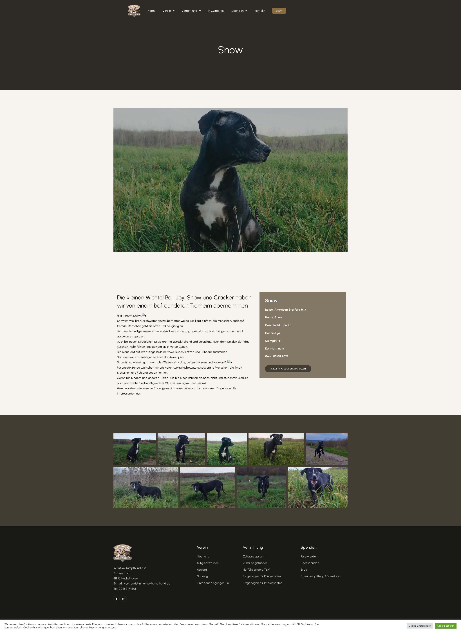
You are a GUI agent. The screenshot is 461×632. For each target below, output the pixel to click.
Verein (167, 10)
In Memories (216, 10)
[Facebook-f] (116, 599)
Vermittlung (189, 10)
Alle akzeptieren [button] (445, 625)
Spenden (237, 10)
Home (151, 10)
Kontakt (260, 10)
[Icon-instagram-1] (124, 599)
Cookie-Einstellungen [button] (420, 625)
